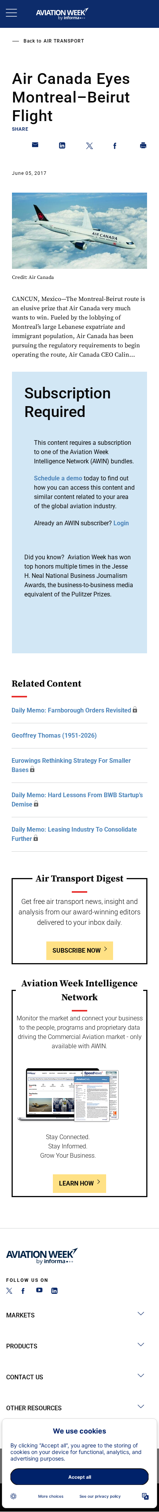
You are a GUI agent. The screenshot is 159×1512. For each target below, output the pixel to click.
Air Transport (64, 41)
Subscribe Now (76, 950)
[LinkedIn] (54, 1291)
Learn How (76, 1183)
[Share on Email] (35, 147)
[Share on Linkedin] (62, 147)
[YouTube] (39, 1291)
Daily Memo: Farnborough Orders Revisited (71, 710)
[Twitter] (9, 1291)
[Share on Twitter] (89, 147)
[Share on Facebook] (116, 147)
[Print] (143, 147)
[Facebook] (24, 1291)
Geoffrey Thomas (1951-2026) (54, 735)
